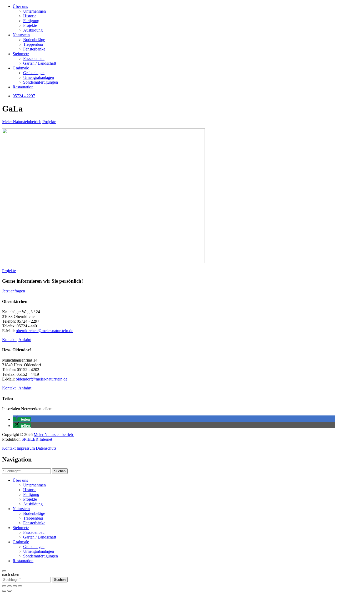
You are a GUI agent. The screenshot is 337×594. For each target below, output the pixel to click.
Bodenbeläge (34, 39)
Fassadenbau (33, 58)
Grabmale (21, 68)
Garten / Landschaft (39, 63)
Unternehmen (34, 11)
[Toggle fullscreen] (15, 586)
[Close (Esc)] (4, 586)
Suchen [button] (60, 471)
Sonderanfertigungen (40, 82)
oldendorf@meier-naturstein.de (41, 379)
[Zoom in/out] (20, 586)
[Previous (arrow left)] (4, 591)
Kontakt (9, 339)
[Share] (9, 586)
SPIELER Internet (37, 439)
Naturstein (21, 35)
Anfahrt (24, 339)
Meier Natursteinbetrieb (21, 121)
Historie (29, 16)
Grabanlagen (33, 72)
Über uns (20, 6)
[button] (22, 419)
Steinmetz (21, 54)
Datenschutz (46, 448)
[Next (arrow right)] (9, 591)
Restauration (23, 87)
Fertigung (31, 20)
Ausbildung (33, 30)
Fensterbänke (34, 49)
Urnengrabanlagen (38, 77)
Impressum (26, 448)
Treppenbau (33, 44)
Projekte (30, 25)
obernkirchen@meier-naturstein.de (44, 330)
